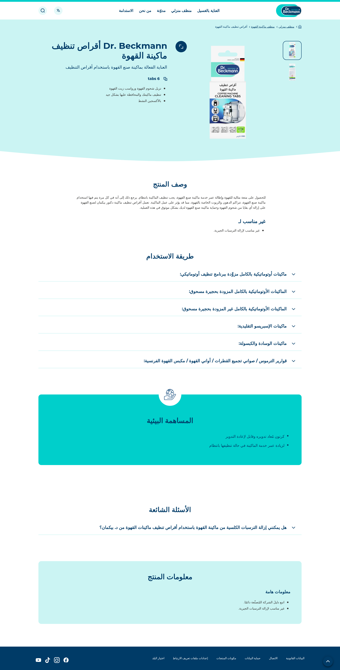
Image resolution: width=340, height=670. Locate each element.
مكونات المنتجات (226, 658)
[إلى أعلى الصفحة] (328, 661)
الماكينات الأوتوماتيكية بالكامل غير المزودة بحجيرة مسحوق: (234, 308)
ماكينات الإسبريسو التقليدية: (262, 326)
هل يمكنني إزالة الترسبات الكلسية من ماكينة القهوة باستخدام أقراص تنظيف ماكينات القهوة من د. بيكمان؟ (193, 527)
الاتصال (273, 658)
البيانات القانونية (295, 658)
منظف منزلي (286, 26)
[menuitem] (208, 10)
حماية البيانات (252, 658)
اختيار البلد (158, 658)
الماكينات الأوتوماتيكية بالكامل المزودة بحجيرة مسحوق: (238, 291)
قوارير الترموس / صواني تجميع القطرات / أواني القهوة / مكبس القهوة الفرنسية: (215, 360)
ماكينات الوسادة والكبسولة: (263, 343)
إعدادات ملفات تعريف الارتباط (190, 658)
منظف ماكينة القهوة (263, 26)
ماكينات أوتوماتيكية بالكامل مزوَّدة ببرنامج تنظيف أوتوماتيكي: (233, 274)
